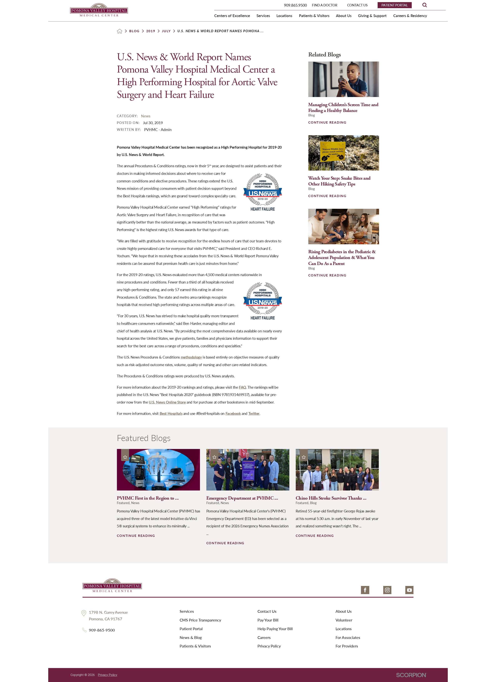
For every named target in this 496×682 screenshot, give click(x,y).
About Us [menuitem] (343, 15)
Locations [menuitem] (284, 15)
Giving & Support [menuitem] (372, 15)
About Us (344, 611)
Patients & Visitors (195, 646)
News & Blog (191, 637)
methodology (191, 357)
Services (187, 611)
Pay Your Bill (267, 620)
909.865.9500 (295, 5)
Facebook (233, 413)
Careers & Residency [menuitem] (410, 15)
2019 (150, 31)
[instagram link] (387, 590)
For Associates (348, 637)
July (166, 31)
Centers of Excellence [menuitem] (232, 15)
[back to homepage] (119, 31)
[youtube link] (409, 590)
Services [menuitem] (263, 15)
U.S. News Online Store (167, 402)
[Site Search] (424, 5)
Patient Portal (191, 628)
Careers (264, 637)
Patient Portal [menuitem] (394, 5)
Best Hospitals (171, 413)
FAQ (242, 387)
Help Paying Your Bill (275, 628)
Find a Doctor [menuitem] (324, 5)
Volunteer (344, 620)
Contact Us (266, 611)
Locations (344, 628)
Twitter (253, 413)
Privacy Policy (269, 646)
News (145, 116)
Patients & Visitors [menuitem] (314, 15)
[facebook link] (365, 590)
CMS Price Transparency (200, 620)
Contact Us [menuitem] (357, 5)
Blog (134, 31)
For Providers (347, 646)
